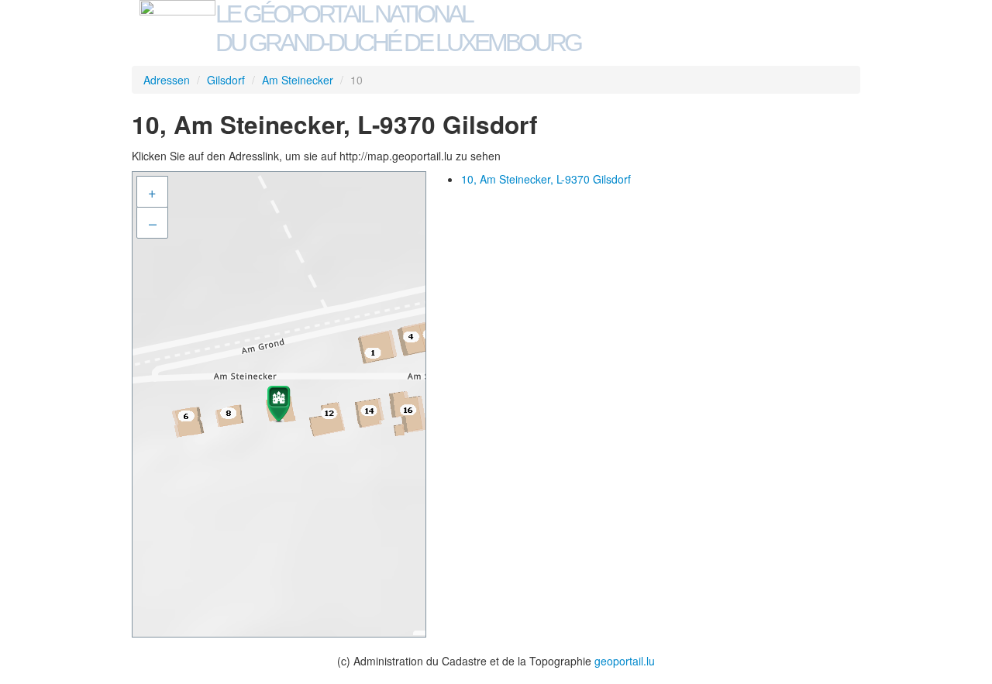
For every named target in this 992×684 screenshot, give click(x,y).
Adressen (166, 80)
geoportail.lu (624, 661)
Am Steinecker (297, 80)
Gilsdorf (226, 80)
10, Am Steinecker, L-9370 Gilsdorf (546, 179)
